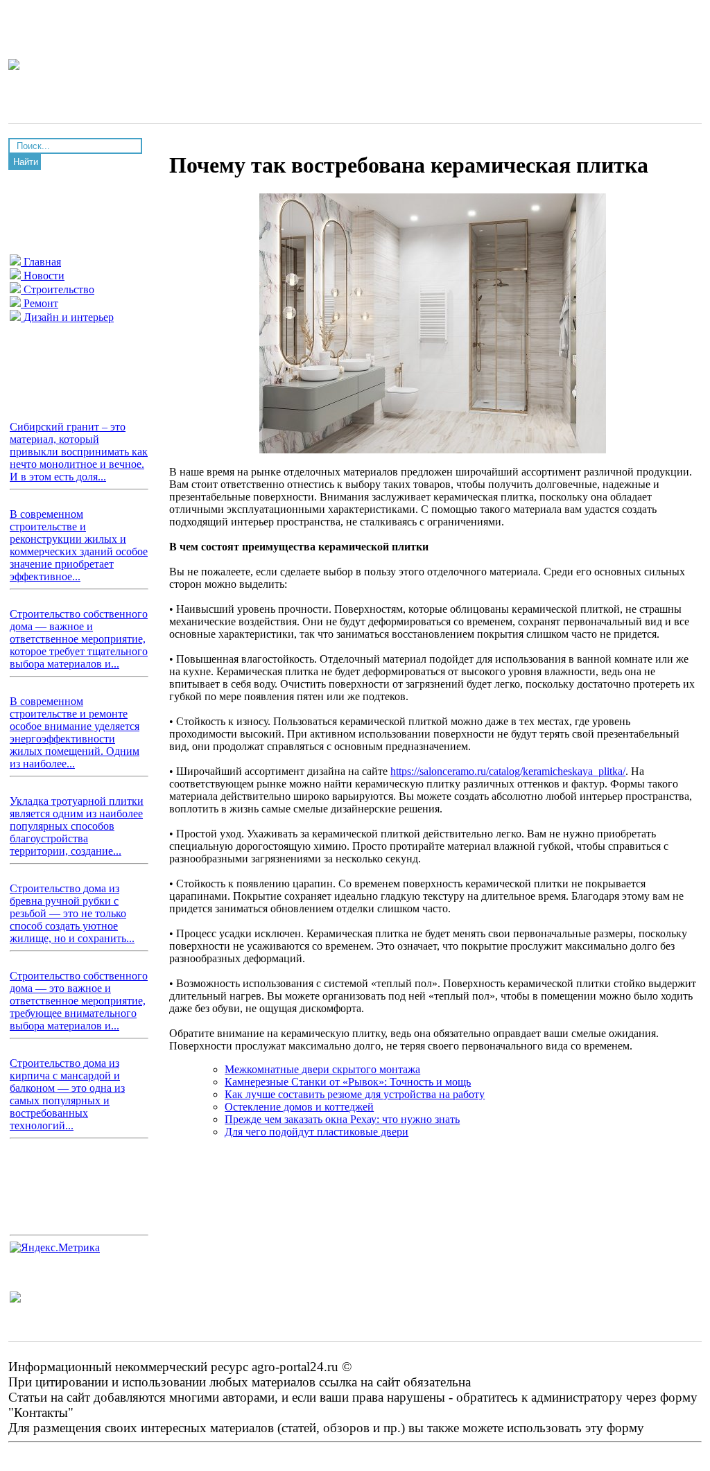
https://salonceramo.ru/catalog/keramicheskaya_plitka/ (507, 771)
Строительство (57, 289)
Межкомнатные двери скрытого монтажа (322, 1069)
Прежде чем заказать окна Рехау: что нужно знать (342, 1119)
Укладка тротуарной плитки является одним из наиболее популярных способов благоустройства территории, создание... (77, 826)
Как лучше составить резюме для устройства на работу (355, 1094)
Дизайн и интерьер (67, 317)
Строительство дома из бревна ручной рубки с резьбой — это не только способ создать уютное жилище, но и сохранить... (72, 913)
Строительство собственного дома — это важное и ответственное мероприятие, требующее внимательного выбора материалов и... (79, 1001)
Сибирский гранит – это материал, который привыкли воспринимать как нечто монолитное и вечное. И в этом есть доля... (79, 451)
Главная (41, 262)
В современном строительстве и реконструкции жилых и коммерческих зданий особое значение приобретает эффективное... (79, 545)
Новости (42, 275)
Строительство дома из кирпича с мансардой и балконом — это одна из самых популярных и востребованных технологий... (67, 1094)
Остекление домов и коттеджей (299, 1107)
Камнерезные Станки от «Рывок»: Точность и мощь (348, 1082)
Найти (25, 162)
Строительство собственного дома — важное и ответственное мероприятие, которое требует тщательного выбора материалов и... (79, 639)
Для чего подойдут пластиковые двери (316, 1132)
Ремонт (39, 303)
